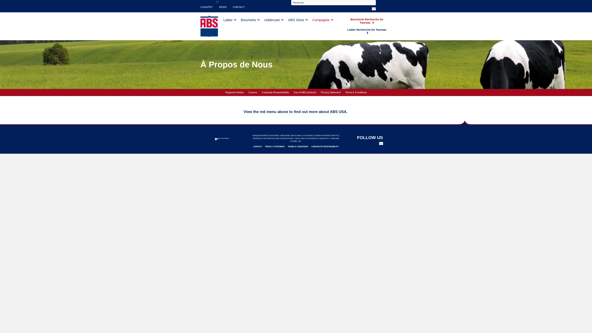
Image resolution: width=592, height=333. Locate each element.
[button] (367, 21)
